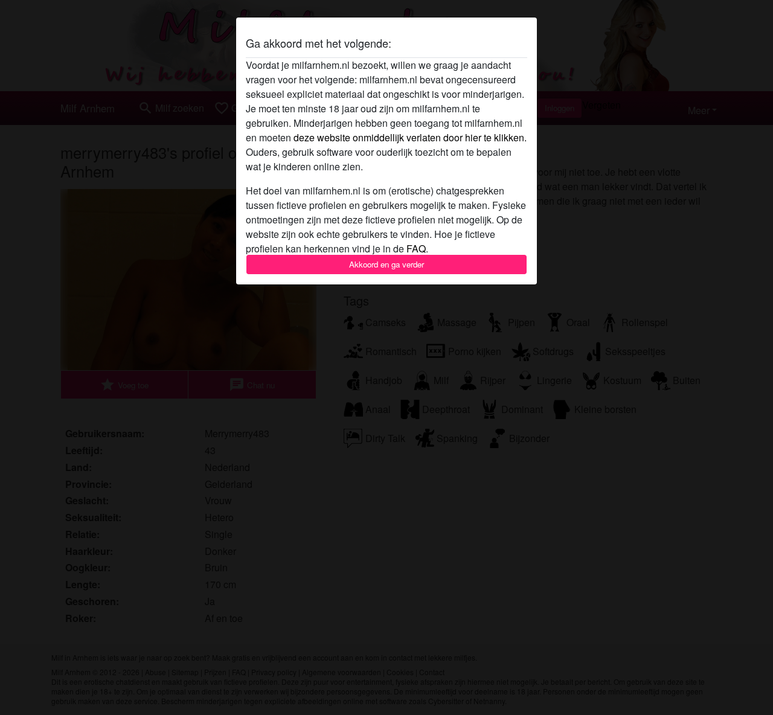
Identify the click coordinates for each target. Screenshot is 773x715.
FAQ (416, 248)
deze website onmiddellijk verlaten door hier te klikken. (410, 137)
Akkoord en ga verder (386, 264)
